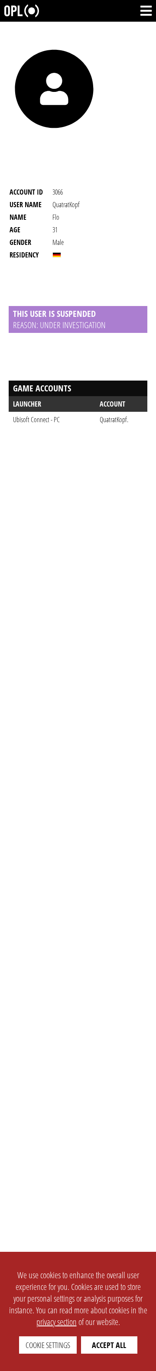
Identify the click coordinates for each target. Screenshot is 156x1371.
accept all (109, 1345)
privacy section (56, 1322)
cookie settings (48, 1345)
